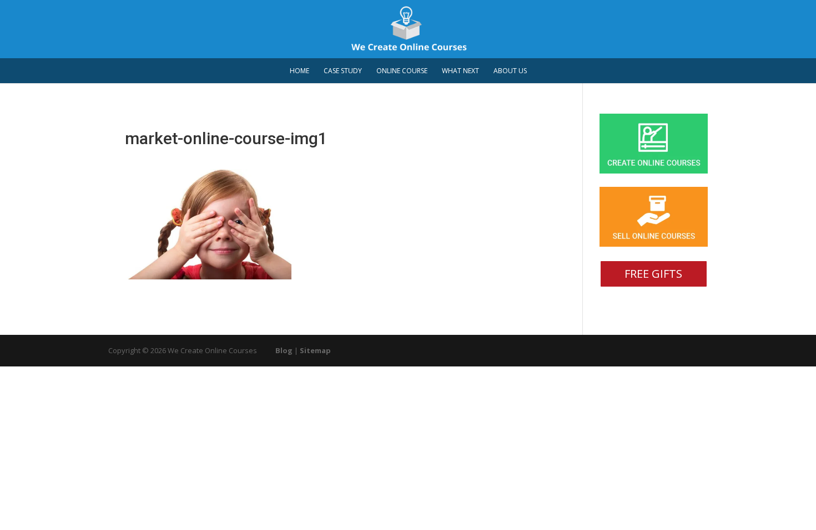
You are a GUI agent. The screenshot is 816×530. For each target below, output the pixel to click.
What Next (460, 71)
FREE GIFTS (653, 273)
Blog (284, 350)
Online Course (401, 71)
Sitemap (315, 350)
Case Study (343, 71)
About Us (510, 71)
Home (299, 71)
